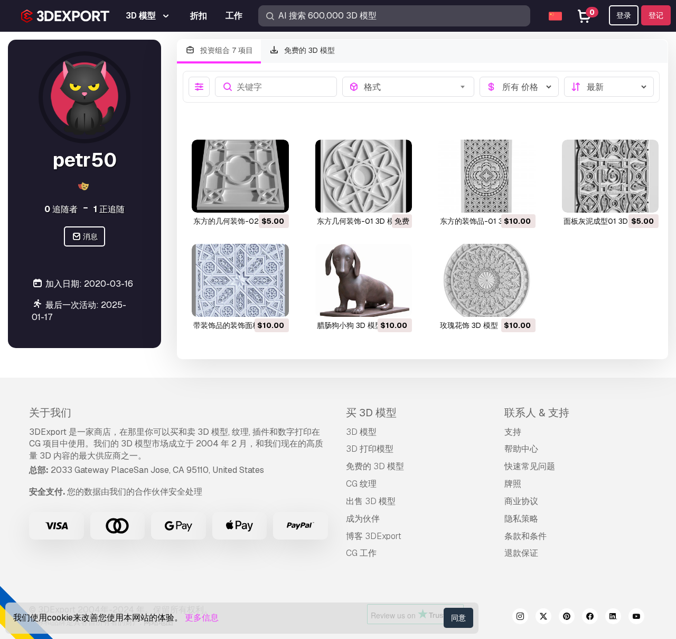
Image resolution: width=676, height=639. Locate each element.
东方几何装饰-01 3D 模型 (359, 221)
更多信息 (202, 617)
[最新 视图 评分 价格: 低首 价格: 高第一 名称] (609, 87)
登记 (656, 15)
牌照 (512, 483)
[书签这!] (273, 198)
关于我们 (50, 412)
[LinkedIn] (613, 617)
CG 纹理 (361, 483)
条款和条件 (525, 536)
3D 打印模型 (369, 448)
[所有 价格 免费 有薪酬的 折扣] (519, 87)
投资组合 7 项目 (225, 50)
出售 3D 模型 (371, 501)
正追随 (109, 209)
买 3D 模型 (371, 412)
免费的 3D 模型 (308, 50)
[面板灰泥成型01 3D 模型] (610, 176)
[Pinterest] (566, 617)
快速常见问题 (529, 466)
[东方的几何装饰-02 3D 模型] (240, 176)
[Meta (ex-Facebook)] (589, 617)
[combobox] (416, 87)
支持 (512, 431)
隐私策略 (521, 518)
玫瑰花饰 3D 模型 (469, 325)
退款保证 (521, 553)
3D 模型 (361, 431)
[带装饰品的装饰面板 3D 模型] (240, 280)
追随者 (61, 209)
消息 (89, 237)
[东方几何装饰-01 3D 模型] (363, 176)
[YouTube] (636, 617)
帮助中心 (521, 448)
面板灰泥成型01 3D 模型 (604, 221)
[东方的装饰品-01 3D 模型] (487, 176)
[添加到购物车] (251, 198)
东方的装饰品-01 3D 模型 (482, 221)
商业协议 (521, 501)
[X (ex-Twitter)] (543, 617)
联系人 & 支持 (536, 412)
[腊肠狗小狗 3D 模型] (363, 280)
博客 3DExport (373, 536)
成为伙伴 (363, 518)
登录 (623, 15)
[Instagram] (520, 617)
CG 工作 (361, 553)
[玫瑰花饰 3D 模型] (487, 280)
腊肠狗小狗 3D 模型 (349, 325)
